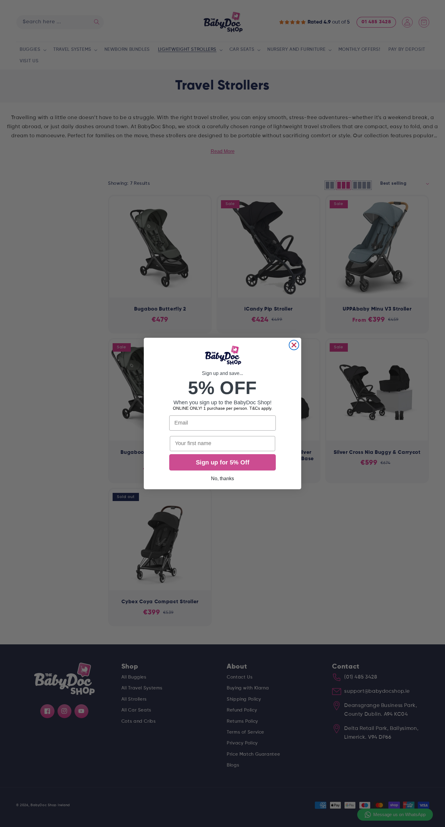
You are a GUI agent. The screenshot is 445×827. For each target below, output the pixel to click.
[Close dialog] (294, 345)
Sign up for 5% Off (222, 462)
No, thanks (222, 478)
